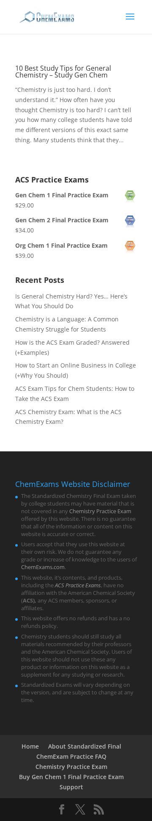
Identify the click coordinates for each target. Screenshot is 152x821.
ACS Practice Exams (78, 585)
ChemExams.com (43, 567)
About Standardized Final (84, 746)
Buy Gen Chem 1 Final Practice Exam (71, 777)
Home (30, 746)
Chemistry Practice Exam (100, 511)
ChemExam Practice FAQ (71, 756)
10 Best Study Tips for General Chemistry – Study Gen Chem (63, 72)
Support (71, 787)
